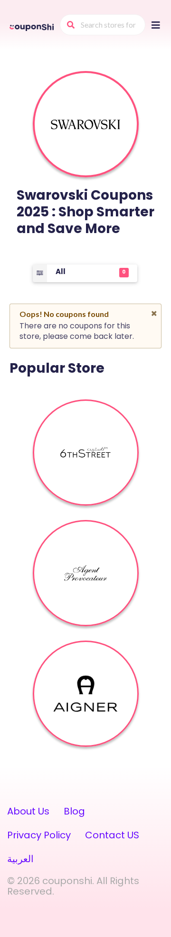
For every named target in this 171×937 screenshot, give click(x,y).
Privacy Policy (39, 835)
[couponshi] (32, 26)
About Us (28, 811)
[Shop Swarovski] (86, 124)
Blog (74, 811)
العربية (20, 859)
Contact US (112, 835)
